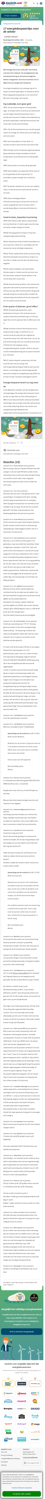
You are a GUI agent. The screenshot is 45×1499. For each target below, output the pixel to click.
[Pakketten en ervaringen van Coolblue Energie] (35, 1401)
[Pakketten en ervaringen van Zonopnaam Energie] (22, 1432)
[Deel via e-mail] (22, 443)
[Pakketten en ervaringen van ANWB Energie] (8, 1439)
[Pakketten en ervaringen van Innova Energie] (22, 1439)
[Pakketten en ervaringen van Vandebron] (22, 1383)
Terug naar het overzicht (11, 24)
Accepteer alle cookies (22, 1494)
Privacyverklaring (6, 1455)
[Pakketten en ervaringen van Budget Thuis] (22, 1416)
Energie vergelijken (10, 16)
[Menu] (41, 4)
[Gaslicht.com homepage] (12, 3)
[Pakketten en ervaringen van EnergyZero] (8, 1424)
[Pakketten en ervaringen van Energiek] (8, 1409)
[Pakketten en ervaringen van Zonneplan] (35, 1439)
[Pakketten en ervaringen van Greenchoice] (8, 1383)
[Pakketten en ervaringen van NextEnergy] (22, 1424)
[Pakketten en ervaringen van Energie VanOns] (8, 1432)
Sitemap (4, 1465)
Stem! (25, 6)
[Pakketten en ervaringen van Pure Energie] (35, 1393)
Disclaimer (4, 1462)
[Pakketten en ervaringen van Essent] (22, 1401)
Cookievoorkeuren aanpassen (22, 1488)
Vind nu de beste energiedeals (22, 1331)
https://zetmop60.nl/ (21, 973)
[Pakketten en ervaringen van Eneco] (22, 1393)
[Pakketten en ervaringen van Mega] (35, 1424)
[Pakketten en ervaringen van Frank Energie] (35, 1416)
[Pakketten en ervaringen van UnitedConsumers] (35, 1432)
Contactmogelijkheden (30, 1457)
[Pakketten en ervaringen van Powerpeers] (8, 1393)
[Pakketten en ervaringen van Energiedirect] (22, 1409)
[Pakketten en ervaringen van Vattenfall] (35, 1383)
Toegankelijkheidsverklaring (10, 1459)
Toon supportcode (33, 1463)
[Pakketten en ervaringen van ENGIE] (8, 1401)
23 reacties (28, 40)
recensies (33, 18)
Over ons (4, 1452)
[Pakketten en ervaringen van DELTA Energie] (8, 1416)
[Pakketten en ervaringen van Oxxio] (35, 1409)
